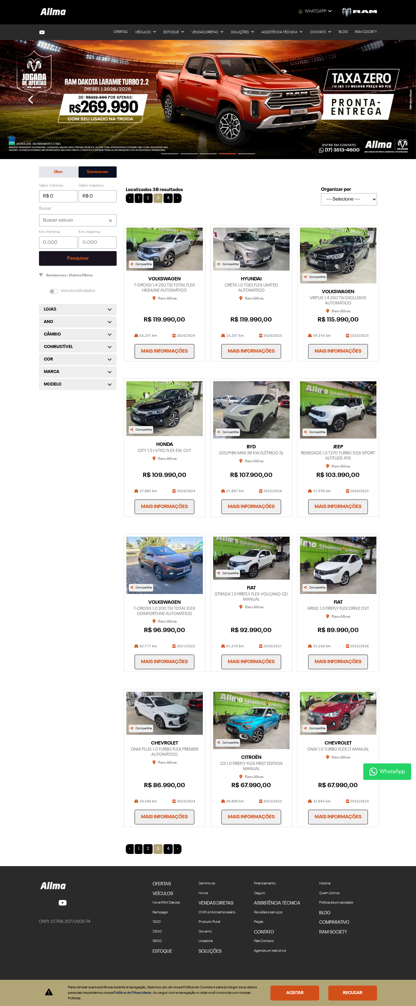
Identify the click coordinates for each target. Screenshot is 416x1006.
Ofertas (121, 32)
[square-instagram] (50, 902)
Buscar (45, 208)
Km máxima (89, 232)
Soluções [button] (240, 32)
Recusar (352, 993)
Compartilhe (144, 264)
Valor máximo (91, 185)
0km (58, 172)
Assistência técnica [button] (280, 32)
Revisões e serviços (268, 912)
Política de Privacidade (132, 993)
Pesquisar (78, 258)
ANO (48, 322)
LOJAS (50, 309)
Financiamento (265, 883)
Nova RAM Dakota (166, 903)
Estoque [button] (171, 32)
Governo (205, 931)
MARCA (51, 372)
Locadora (206, 941)
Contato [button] (318, 32)
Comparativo (334, 922)
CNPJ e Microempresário (217, 912)
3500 (157, 941)
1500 (157, 922)
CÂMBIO (52, 334)
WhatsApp (315, 11)
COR (48, 359)
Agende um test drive (270, 951)
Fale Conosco (264, 941)
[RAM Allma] (53, 12)
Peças (258, 922)
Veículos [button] (143, 32)
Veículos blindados (78, 291)
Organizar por (336, 189)
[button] (31, 99)
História (324, 883)
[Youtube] (42, 32)
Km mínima (49, 232)
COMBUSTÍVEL (58, 347)
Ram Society (366, 32)
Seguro (259, 893)
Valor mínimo (51, 185)
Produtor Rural (209, 922)
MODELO (53, 384)
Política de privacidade (336, 903)
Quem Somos (329, 893)
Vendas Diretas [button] (205, 32)
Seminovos (97, 172)
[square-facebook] (42, 902)
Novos (203, 893)
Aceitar (295, 993)
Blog (343, 32)
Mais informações (164, 351)
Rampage (160, 912)
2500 (157, 931)
